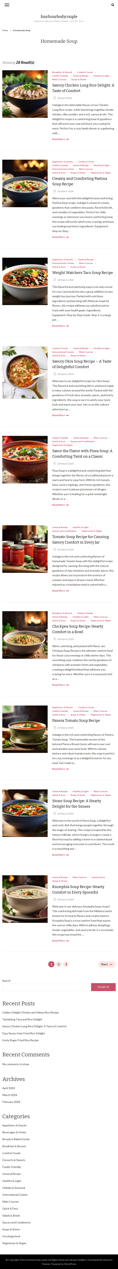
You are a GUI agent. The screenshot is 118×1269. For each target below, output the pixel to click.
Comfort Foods (85, 72)
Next (104, 964)
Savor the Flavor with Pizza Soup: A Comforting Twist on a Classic (82, 454)
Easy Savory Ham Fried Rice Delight (23, 1033)
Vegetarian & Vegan (101, 173)
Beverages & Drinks (14, 1132)
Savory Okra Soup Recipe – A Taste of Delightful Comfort (81, 364)
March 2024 (9, 1095)
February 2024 (11, 1102)
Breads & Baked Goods (16, 1139)
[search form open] (113, 5)
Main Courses (59, 79)
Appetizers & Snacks (62, 162)
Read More (58, 139)
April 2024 (8, 1088)
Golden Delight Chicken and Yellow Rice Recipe (30, 1012)
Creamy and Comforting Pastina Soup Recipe (79, 181)
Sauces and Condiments (83, 441)
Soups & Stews (78, 79)
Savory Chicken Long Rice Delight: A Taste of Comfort (83, 88)
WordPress (70, 1263)
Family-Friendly (60, 76)
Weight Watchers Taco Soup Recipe (82, 273)
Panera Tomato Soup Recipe (76, 720)
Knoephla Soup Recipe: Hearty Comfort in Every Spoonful (78, 889)
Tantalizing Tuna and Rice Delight (22, 1019)
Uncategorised (11, 1236)
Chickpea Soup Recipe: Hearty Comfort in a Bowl (77, 629)
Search (6, 980)
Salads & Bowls (11, 1215)
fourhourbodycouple (59, 16)
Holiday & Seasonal (13, 1187)
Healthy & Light (102, 76)
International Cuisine (63, 169)
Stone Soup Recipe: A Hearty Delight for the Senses (76, 804)
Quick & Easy (58, 173)
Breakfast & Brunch (62, 72)
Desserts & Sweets (13, 1160)
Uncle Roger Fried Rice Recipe (20, 1040)
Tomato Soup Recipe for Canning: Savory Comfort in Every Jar (80, 539)
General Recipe (80, 76)
